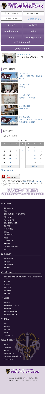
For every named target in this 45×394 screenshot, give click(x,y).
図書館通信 (7, 347)
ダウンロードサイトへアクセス (31, 181)
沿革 (5, 211)
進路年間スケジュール (11, 305)
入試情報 (7, 281)
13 (16, 155)
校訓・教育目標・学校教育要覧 (14, 214)
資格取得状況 (8, 264)
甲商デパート (8, 335)
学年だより (7, 344)
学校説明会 (7, 290)
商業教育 (33, 25)
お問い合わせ (34, 13)
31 (41, 163)
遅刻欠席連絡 (12, 18)
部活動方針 (7, 249)
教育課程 (7, 226)
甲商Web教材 (8, 359)
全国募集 (7, 284)
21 (22, 159)
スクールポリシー (10, 220)
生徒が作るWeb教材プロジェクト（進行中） (19, 356)
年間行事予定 (8, 229)
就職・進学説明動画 (11, 311)
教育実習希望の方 (22, 42)
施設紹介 (7, 232)
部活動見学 (7, 287)
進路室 (33, 31)
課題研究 (7, 267)
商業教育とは (8, 259)
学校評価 (7, 243)
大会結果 (7, 326)
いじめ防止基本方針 (11, 246)
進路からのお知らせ (11, 314)
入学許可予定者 (22, 49)
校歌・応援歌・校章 (11, 223)
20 (16, 159)
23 (35, 159)
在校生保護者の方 (33, 38)
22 (29, 159)
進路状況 (7, 302)
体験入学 (7, 293)
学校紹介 (12, 25)
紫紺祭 (6, 332)
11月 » (34, 166)
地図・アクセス (12, 13)
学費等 (6, 238)
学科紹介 (7, 262)
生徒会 (12, 38)
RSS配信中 (9, 170)
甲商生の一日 (8, 241)
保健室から (7, 350)
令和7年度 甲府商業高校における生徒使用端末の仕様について (24, 277)
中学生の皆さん (11, 31)
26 (10, 163)
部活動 (6, 323)
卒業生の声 (7, 308)
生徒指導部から (9, 353)
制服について (8, 235)
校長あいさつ (8, 208)
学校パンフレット (10, 217)
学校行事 (7, 329)
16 (35, 155)
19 (10, 159)
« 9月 (10, 166)
